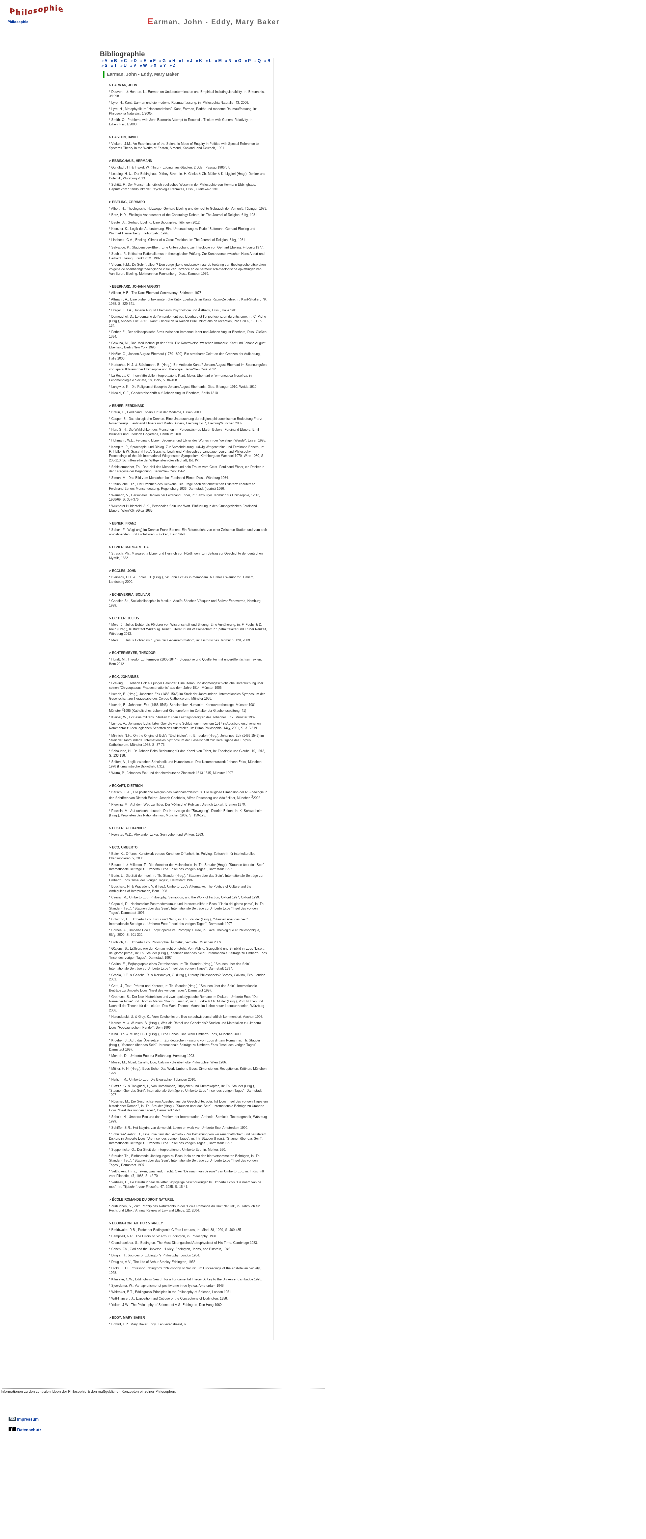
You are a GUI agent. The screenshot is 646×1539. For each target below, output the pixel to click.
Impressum (27, 1419)
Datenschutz (28, 1429)
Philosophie (18, 22)
